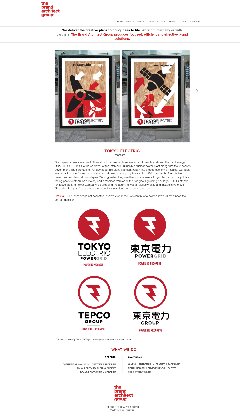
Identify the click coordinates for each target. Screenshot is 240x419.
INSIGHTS (173, 21)
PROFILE (130, 21)
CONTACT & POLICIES (190, 21)
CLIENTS (161, 21)
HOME (120, 21)
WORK (151, 21)
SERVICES (141, 21)
